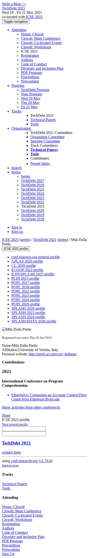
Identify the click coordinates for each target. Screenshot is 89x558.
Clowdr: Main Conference (40, 38)
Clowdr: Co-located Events (41, 43)
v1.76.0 (45, 461)
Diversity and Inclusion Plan (42, 68)
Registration (30, 56)
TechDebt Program (35, 90)
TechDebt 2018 (32, 219)
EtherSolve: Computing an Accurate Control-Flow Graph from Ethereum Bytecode (49, 397)
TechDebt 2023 (32, 198)
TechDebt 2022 (32, 202)
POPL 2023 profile (25, 296)
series (25, 240)
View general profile (15, 424)
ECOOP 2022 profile (27, 270)
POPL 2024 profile (25, 300)
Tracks (16, 111)
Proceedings (30, 77)
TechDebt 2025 (32, 189)
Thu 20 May (30, 103)
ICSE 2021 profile (16, 248)
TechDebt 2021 (44, 240)
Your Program (31, 94)
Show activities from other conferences (31, 407)
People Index (40, 164)
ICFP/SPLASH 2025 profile (32, 274)
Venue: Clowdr (32, 34)
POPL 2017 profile (25, 283)
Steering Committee (45, 141)
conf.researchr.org (24, 461)
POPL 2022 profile (25, 291)
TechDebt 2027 (32, 181)
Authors (27, 60)
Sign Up (8, 554)
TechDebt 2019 (32, 215)
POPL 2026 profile (25, 304)
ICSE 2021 (34, 17)
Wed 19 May (30, 98)
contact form (11, 452)
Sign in (16, 227)
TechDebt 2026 (32, 185)
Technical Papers (43, 120)
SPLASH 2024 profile (28, 317)
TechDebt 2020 (32, 211)
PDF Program (31, 73)
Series (25, 176)
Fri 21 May (29, 107)
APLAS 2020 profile (27, 261)
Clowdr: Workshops (36, 47)
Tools (34, 124)
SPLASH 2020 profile (28, 308)
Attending (18, 30)
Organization (21, 128)
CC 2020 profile (23, 266)
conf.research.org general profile (35, 257)
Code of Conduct (34, 64)
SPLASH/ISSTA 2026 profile (33, 321)
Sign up (17, 232)
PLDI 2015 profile (25, 278)
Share (6, 415)
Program (17, 85)
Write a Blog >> (14, 4)
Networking (30, 81)
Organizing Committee (47, 137)
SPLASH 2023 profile (28, 313)
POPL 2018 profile (25, 287)
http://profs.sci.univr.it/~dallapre (52, 354)
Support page (10, 465)
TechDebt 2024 (32, 193)
